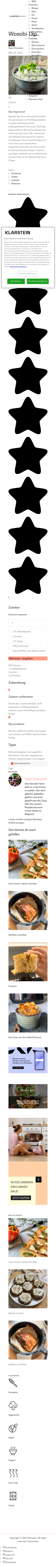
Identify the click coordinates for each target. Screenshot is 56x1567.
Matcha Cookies (16, 1313)
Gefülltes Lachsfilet (17, 935)
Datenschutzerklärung (18, 267)
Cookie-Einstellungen (27, 274)
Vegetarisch (19, 111)
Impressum (33, 1541)
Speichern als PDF (22, 763)
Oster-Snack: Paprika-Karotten (22, 883)
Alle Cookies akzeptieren (37, 281)
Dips (10, 111)
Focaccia (12, 986)
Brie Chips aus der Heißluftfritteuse (24, 1037)
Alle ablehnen (16, 281)
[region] (28, 257)
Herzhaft (12, 771)
